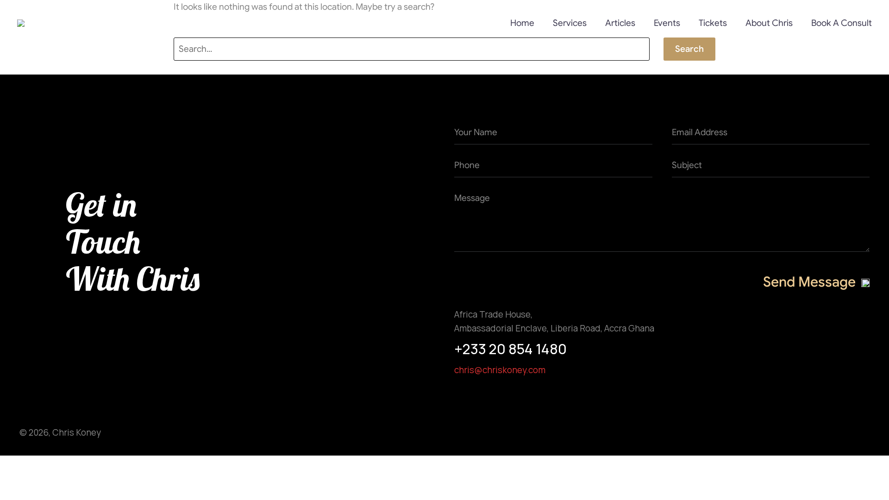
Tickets (713, 23)
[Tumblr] (844, 432)
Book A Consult (841, 23)
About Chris (769, 23)
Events (667, 23)
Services (570, 23)
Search (689, 49)
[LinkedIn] (862, 432)
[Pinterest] (826, 432)
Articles (620, 23)
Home (522, 23)
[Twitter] (808, 432)
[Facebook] (790, 432)
